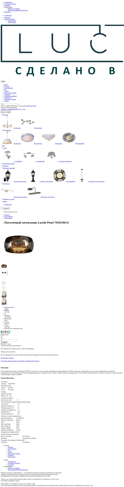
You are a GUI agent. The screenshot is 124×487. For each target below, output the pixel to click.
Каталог (6, 112)
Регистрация (12, 22)
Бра (5, 89)
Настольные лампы (10, 93)
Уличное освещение (10, 96)
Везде (6, 84)
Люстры (6, 86)
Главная (6, 215)
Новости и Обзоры (14, 8)
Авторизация (12, 21)
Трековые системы (10, 99)
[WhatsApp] (7, 331)
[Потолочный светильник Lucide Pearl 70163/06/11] (19, 262)
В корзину (4, 342)
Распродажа (8, 204)
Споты (6, 91)
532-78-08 (31, 106)
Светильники (8, 88)
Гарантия (7, 5)
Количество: (4, 335)
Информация (8, 7)
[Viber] (5, 331)
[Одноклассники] (3, 331)
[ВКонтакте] (1, 331)
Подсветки (7, 97)
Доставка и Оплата (10, 4)
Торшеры (7, 94)
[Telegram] (9, 331)
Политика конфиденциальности (18, 10)
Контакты (7, 12)
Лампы (6, 101)
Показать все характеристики (13, 328)
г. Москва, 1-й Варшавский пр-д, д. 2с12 (13, 109)
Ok (92, 485)
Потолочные (8, 218)
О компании (8, 2)
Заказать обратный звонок (9, 107)
